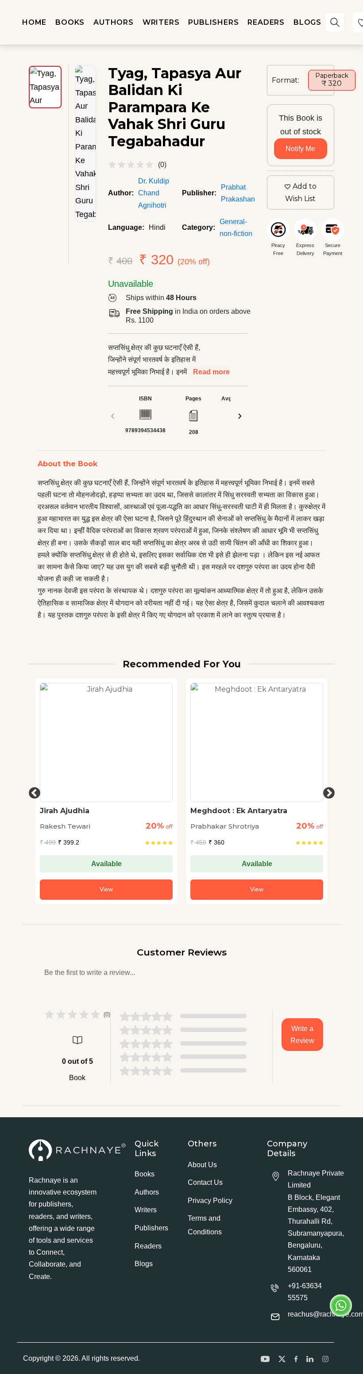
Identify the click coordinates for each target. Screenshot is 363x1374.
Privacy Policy (210, 1200)
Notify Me (300, 148)
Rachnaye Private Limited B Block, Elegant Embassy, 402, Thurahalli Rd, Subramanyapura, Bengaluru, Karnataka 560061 (316, 1221)
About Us (202, 1164)
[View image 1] (45, 87)
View (106, 889)
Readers (148, 1246)
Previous (32, 791)
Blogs (144, 1263)
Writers (146, 1210)
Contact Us (205, 1182)
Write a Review (302, 1034)
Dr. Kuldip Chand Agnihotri (153, 193)
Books (144, 1174)
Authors (147, 1192)
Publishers (151, 1228)
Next (326, 791)
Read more (211, 372)
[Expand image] (85, 143)
